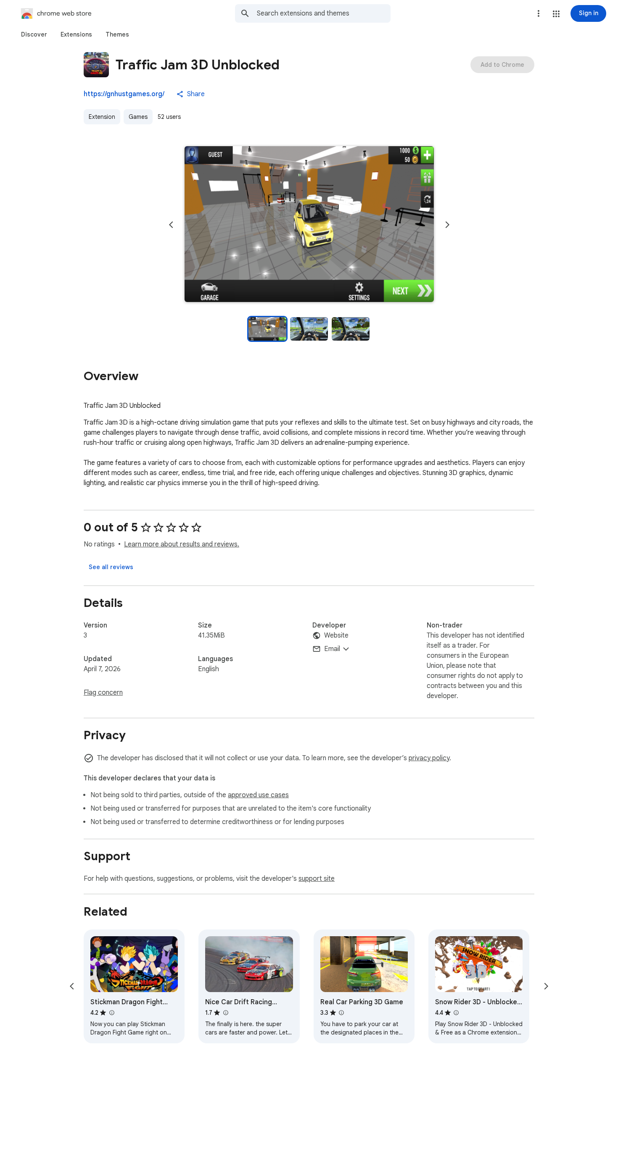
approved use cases (258, 795)
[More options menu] (538, 13)
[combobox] (324, 13)
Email (332, 649)
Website (336, 635)
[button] (556, 13)
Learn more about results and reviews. (181, 544)
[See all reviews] (111, 567)
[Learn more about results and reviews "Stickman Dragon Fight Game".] (111, 1013)
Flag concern (103, 692)
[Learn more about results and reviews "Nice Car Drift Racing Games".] (225, 1013)
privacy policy (429, 758)
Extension (102, 117)
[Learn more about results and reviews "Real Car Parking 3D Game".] (341, 1013)
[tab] (34, 34)
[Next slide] (447, 224)
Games (138, 117)
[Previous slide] (171, 224)
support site (316, 878)
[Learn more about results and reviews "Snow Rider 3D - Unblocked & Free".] (456, 1013)
